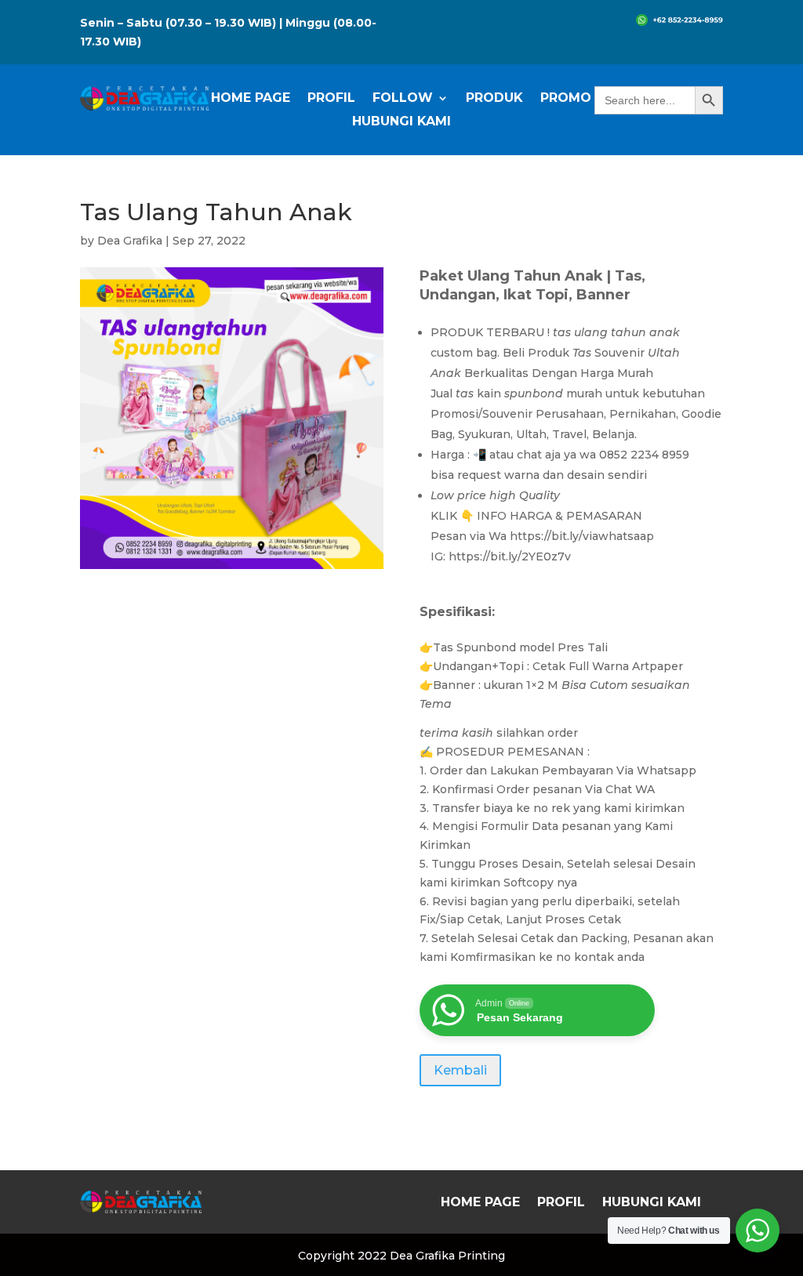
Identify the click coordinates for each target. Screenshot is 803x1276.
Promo (565, 98)
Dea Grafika (129, 241)
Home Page (250, 98)
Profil (331, 98)
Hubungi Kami (401, 122)
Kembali (460, 1070)
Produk (494, 98)
